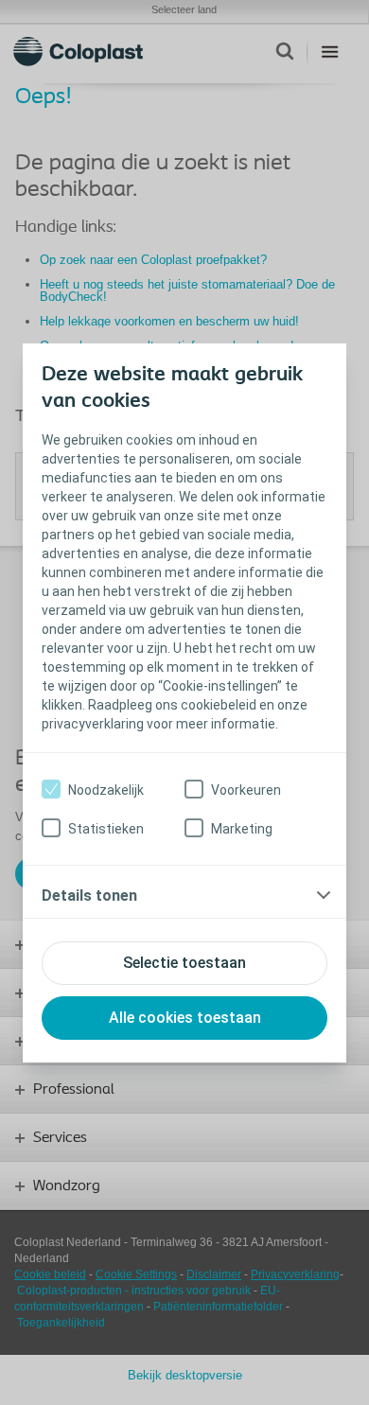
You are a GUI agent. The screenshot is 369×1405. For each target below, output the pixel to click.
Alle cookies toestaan (185, 1018)
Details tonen (89, 895)
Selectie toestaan (184, 963)
